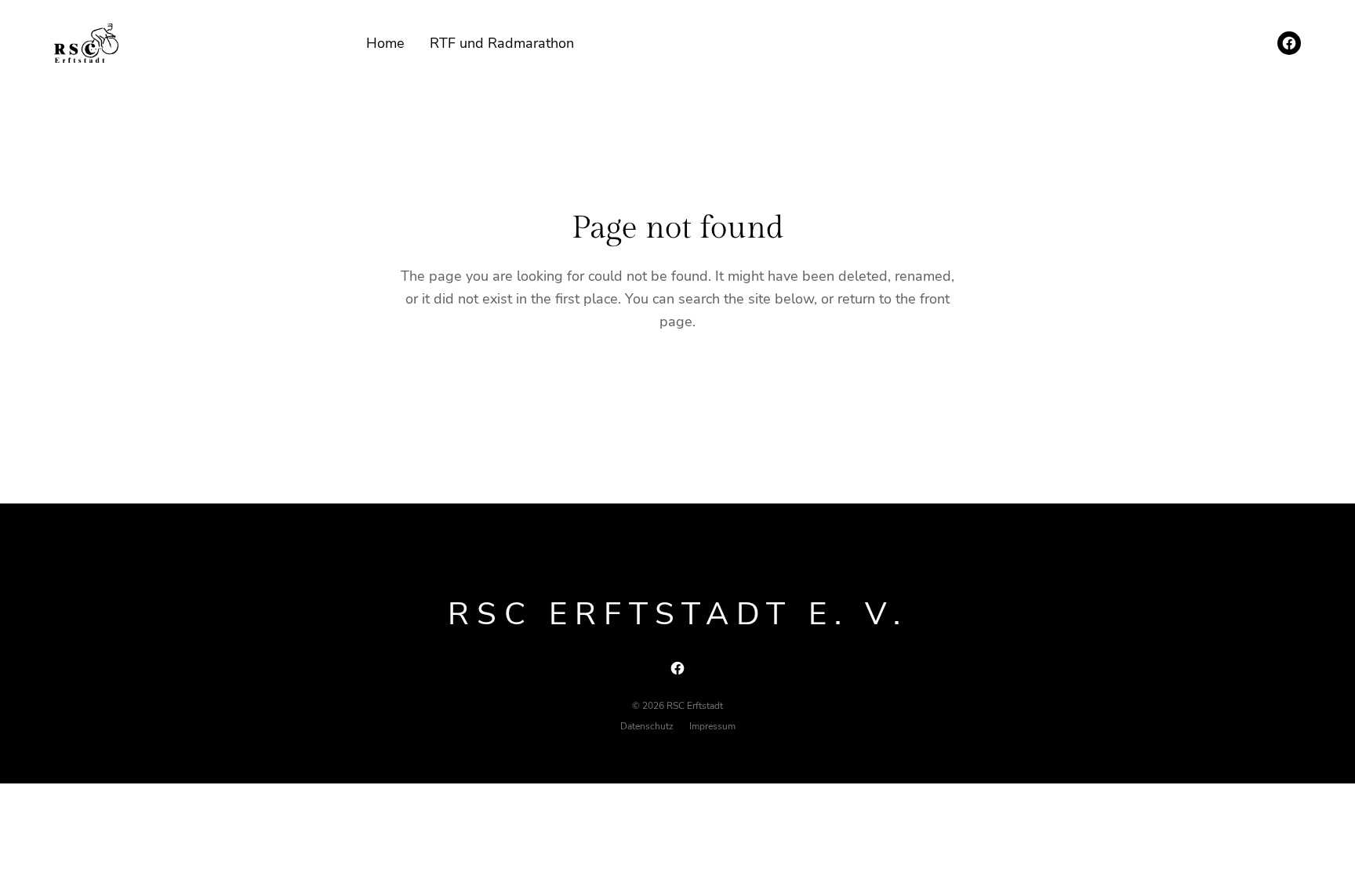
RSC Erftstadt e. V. (678, 614)
